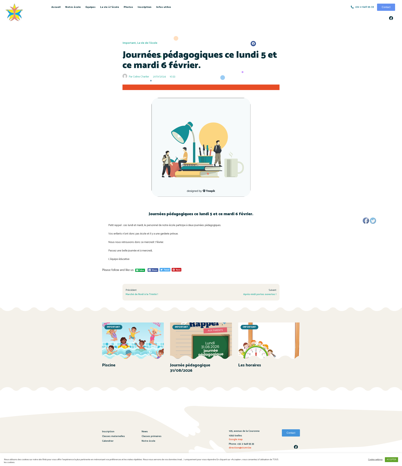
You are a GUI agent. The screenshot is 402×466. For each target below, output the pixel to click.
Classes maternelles (113, 436)
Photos (128, 7)
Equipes (91, 7)
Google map (236, 439)
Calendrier (108, 441)
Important (129, 43)
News (145, 431)
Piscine (108, 365)
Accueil (56, 7)
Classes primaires (151, 436)
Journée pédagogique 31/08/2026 (190, 368)
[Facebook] (391, 18)
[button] (386, 7)
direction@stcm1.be (240, 448)
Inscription (145, 7)
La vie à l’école (109, 7)
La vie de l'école (147, 43)
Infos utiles (163, 7)
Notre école (73, 7)
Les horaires (249, 365)
